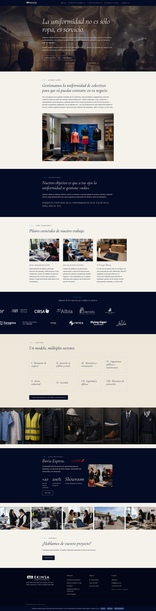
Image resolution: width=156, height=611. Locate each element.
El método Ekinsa (76, 3)
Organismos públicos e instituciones (73, 590)
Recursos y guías (111, 3)
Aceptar (103, 608)
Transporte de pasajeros (73, 580)
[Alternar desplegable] (84, 2)
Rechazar (109, 608)
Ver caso (48, 492)
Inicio (63, 3)
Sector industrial (71, 594)
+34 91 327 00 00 (116, 586)
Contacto (126, 3)
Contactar (48, 557)
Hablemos (114, 580)
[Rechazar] (154, 608)
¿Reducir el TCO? (50, 57)
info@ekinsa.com (116, 583)
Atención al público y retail (74, 583)
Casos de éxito (94, 3)
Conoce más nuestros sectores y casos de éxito (49, 397)
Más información (119, 608)
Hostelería (69, 586)
